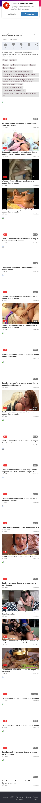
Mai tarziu (12, 14)
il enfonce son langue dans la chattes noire (17, 71)
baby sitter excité (9, 84)
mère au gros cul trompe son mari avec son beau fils (19, 94)
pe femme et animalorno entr (12, 87)
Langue (32, 65)
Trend (5, 60)
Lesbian (12, 60)
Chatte (12, 68)
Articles (5, 797)
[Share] (37, 44)
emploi (20, 84)
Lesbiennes (14, 65)
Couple (5, 65)
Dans (5, 68)
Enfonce (24, 65)
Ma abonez (29, 14)
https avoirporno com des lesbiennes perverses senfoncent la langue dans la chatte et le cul (18, 80)
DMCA (12, 797)
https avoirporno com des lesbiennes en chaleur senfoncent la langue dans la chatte (19, 75)
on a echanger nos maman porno (14, 90)
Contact (28, 797)
